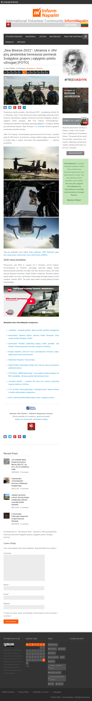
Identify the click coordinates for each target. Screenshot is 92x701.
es (9, 73)
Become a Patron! (74, 200)
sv (36, 73)
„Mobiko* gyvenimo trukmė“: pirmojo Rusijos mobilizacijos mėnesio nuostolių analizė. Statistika (20, 500)
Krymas (52, 653)
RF (63, 657)
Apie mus (21, 42)
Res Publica (10, 68)
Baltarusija (55, 36)
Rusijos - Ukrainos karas (56, 667)
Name (6, 585)
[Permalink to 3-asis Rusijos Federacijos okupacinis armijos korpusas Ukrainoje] (7, 516)
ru (5, 73)
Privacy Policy (23, 692)
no (40, 73)
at (47, 73)
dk (43, 73)
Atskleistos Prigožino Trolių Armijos (21, 360)
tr (20, 73)
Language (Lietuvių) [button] (10, 2)
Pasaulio (9, 42)
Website (7, 604)
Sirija (51, 684)
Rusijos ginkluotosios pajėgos (57, 678)
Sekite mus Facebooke (23, 419)
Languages (57, 692)
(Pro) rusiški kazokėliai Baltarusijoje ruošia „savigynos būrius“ (31, 397)
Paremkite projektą (40, 419)
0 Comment (20, 68)
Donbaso (53, 649)
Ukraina (39, 68)
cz (13, 73)
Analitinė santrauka (73, 36)
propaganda (54, 657)
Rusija (52, 661)
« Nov (27, 666)
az (32, 73)
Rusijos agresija (55, 672)
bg (28, 73)
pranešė (41, 126)
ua (17, 73)
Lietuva (42, 36)
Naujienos (30, 36)
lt (23, 73)
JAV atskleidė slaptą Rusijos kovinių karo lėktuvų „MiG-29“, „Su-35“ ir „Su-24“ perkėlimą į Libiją (20, 464)
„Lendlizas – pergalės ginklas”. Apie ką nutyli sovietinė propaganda (33, 330)
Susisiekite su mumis (41, 692)
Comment (7, 553)
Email (6, 594)
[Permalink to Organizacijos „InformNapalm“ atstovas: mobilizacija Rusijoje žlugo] (7, 480)
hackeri (62, 649)
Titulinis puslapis (13, 36)
